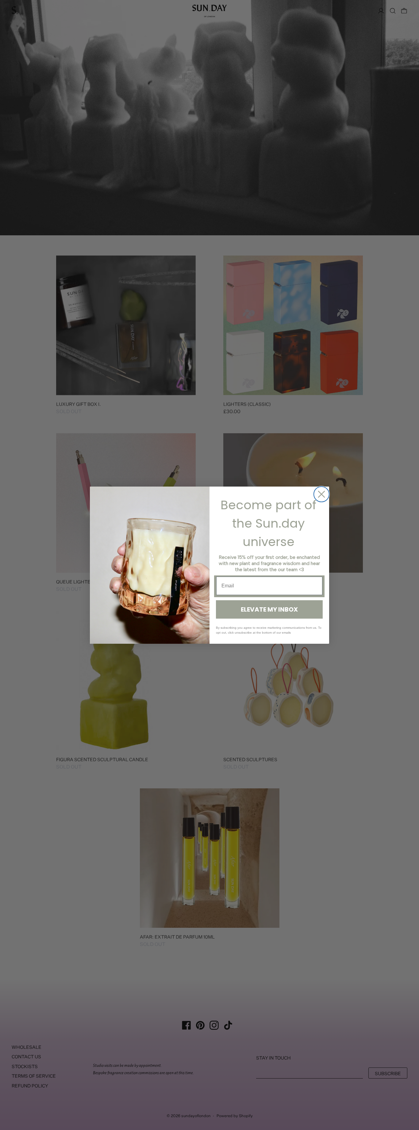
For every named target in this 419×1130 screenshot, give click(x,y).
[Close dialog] (321, 494)
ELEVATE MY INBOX (269, 609)
